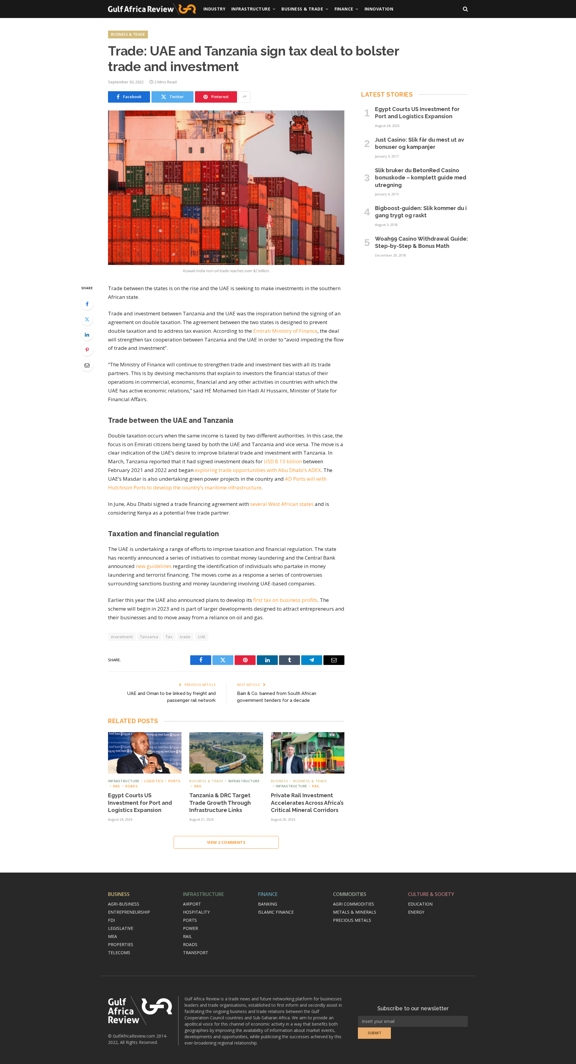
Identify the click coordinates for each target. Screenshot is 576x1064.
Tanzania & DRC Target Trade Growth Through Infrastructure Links (220, 802)
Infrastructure (250, 9)
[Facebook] (87, 304)
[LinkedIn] (87, 335)
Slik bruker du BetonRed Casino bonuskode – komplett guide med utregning (420, 177)
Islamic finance (276, 912)
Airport (192, 904)
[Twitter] (87, 319)
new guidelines (154, 566)
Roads (131, 786)
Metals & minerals (354, 912)
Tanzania (149, 636)
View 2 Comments (226, 842)
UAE (202, 636)
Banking (267, 904)
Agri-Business (123, 904)
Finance (343, 9)
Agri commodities (353, 904)
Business (279, 781)
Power (190, 928)
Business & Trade (302, 9)
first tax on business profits (285, 600)
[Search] (465, 9)
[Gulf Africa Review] (152, 9)
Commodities (349, 894)
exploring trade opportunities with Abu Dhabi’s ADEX (258, 470)
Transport (195, 952)
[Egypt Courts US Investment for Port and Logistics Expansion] (145, 753)
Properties (120, 944)
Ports (174, 781)
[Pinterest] (87, 350)
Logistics (153, 781)
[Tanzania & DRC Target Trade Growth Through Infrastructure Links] (226, 753)
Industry (214, 9)
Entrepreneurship (129, 912)
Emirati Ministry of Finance (285, 330)
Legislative (120, 928)
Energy (416, 912)
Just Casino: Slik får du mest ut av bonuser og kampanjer (419, 143)
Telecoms (119, 952)
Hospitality (196, 912)
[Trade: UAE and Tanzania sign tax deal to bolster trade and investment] (226, 187)
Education (420, 904)
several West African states (282, 503)
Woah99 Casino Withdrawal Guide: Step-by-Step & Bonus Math (421, 242)
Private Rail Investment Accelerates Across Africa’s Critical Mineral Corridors (307, 802)
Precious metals (352, 920)
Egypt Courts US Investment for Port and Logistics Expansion (140, 802)
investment (122, 636)
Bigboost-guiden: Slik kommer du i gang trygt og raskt (421, 211)
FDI (111, 920)
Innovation (378, 9)
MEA (112, 936)
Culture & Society (431, 894)
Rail (117, 786)
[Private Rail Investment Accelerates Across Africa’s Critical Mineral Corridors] (307, 753)
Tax (169, 636)
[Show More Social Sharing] (244, 97)
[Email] (87, 365)
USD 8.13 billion (283, 461)
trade (185, 636)
